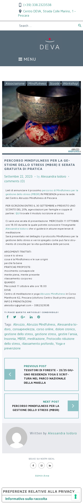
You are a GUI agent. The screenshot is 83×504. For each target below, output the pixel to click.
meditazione (36, 338)
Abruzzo (19, 324)
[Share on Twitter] (15, 317)
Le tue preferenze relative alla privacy (38, 491)
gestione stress (45, 334)
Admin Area (42, 475)
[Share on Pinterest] (39, 317)
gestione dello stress (18, 334)
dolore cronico (65, 329)
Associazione (14, 83)
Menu (29, 59)
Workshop (70, 83)
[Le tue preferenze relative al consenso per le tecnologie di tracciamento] (76, 497)
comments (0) (14, 181)
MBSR (22, 338)
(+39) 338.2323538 (37, 5)
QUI (18, 213)
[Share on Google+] (23, 317)
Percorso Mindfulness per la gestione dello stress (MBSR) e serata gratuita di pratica (39, 165)
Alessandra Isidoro (53, 176)
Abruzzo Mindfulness (52, 293)
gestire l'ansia (67, 334)
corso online (44, 329)
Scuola (54, 83)
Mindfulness (37, 83)
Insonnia (10, 338)
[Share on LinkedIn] (31, 317)
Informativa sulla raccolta (26, 499)
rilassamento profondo (38, 343)
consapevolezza (23, 329)
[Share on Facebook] (7, 317)
